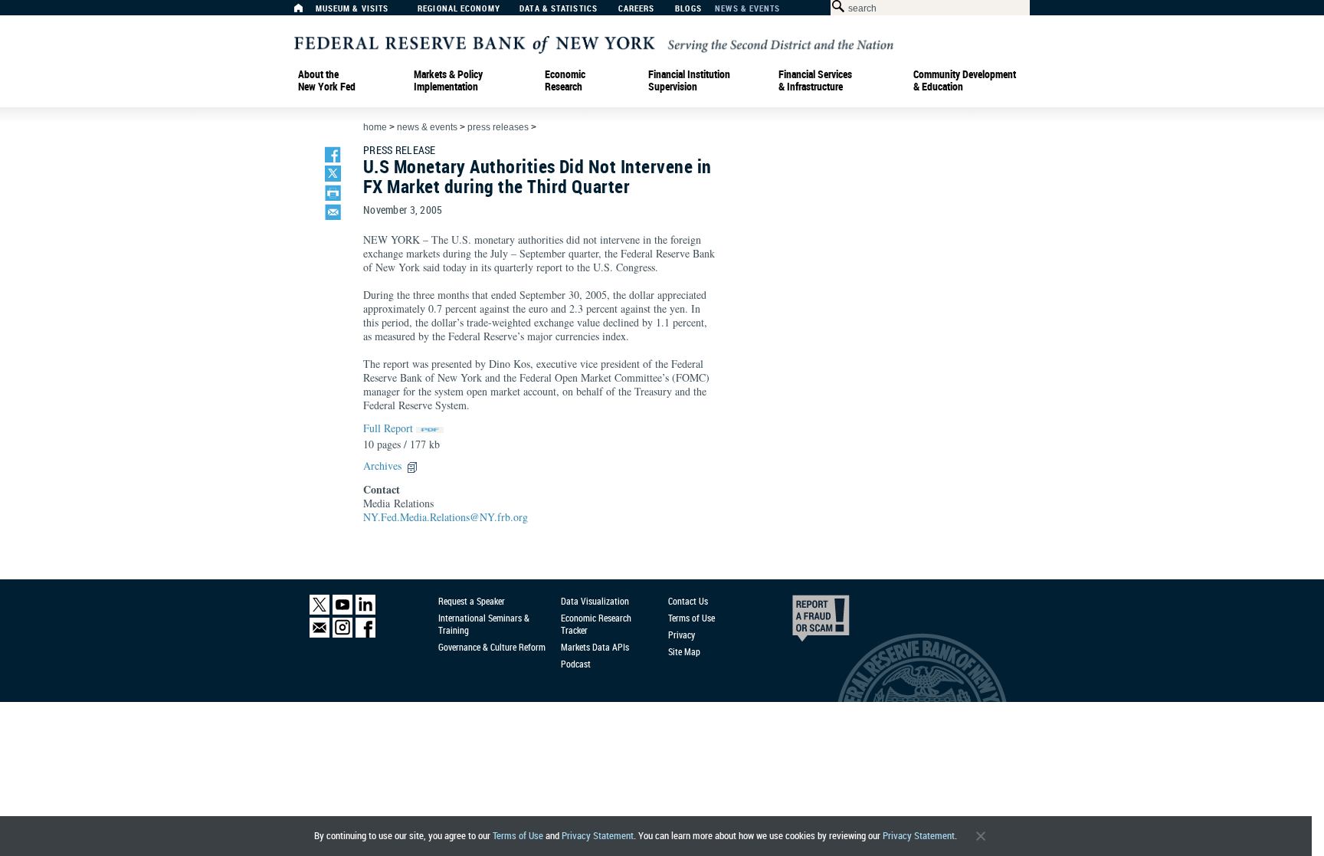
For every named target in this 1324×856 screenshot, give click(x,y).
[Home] (306, 12)
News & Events (747, 9)
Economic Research (565, 80)
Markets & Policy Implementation (448, 80)
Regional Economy (459, 9)
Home (375, 127)
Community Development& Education (964, 80)
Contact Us (688, 601)
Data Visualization (595, 601)
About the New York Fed (327, 80)
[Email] (319, 634)
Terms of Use (518, 836)
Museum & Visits (352, 9)
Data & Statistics (558, 9)
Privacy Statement (598, 836)
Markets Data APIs (595, 647)
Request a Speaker (471, 601)
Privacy (681, 634)
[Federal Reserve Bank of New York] (593, 43)
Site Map (684, 651)
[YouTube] (342, 611)
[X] (319, 611)
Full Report (388, 428)
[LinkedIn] (365, 611)
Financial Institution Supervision (689, 80)
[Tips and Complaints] (800, 622)
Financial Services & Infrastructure (815, 80)
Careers (636, 9)
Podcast (576, 664)
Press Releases (498, 127)
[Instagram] (342, 634)
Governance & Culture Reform (492, 647)
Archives (382, 465)
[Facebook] (365, 634)
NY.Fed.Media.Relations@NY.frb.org (445, 517)
